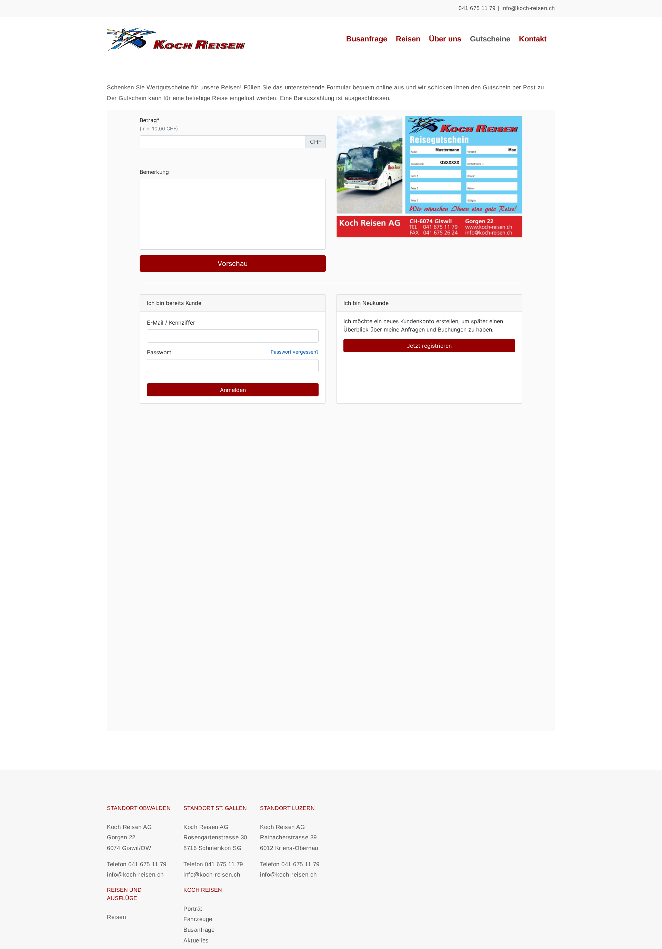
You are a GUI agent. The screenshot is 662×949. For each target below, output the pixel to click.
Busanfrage (198, 930)
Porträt (192, 909)
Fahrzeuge (197, 919)
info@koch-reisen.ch (528, 8)
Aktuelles (196, 940)
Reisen (116, 917)
